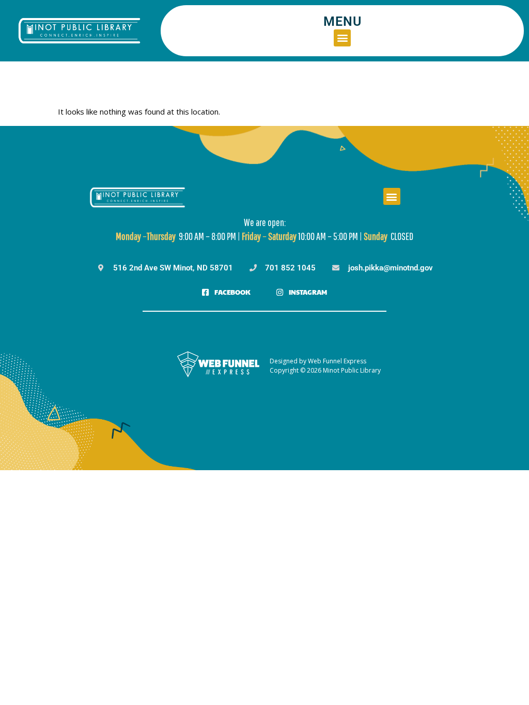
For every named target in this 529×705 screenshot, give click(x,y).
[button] (342, 37)
